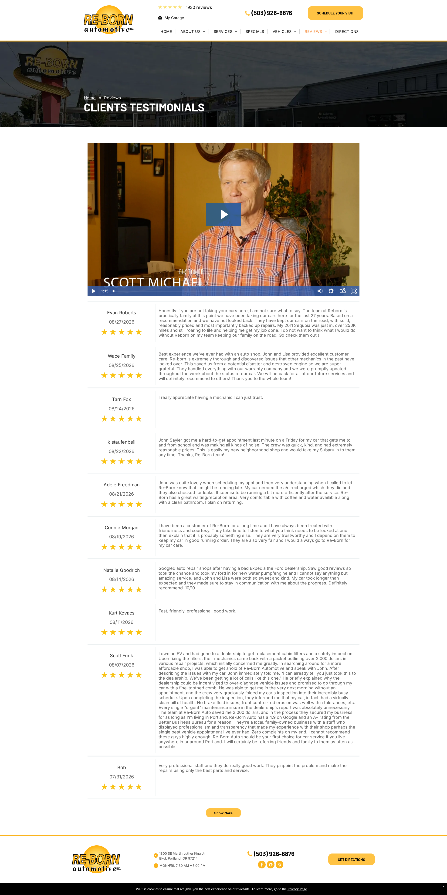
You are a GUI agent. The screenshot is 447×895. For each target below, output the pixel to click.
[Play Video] (93, 291)
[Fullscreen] (353, 291)
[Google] (270, 865)
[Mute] (319, 291)
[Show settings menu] (331, 291)
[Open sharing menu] (342, 291)
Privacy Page (297, 889)
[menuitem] (168, 31)
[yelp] (279, 865)
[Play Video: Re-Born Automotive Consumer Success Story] (223, 214)
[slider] (212, 291)
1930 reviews (199, 7)
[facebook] (262, 865)
